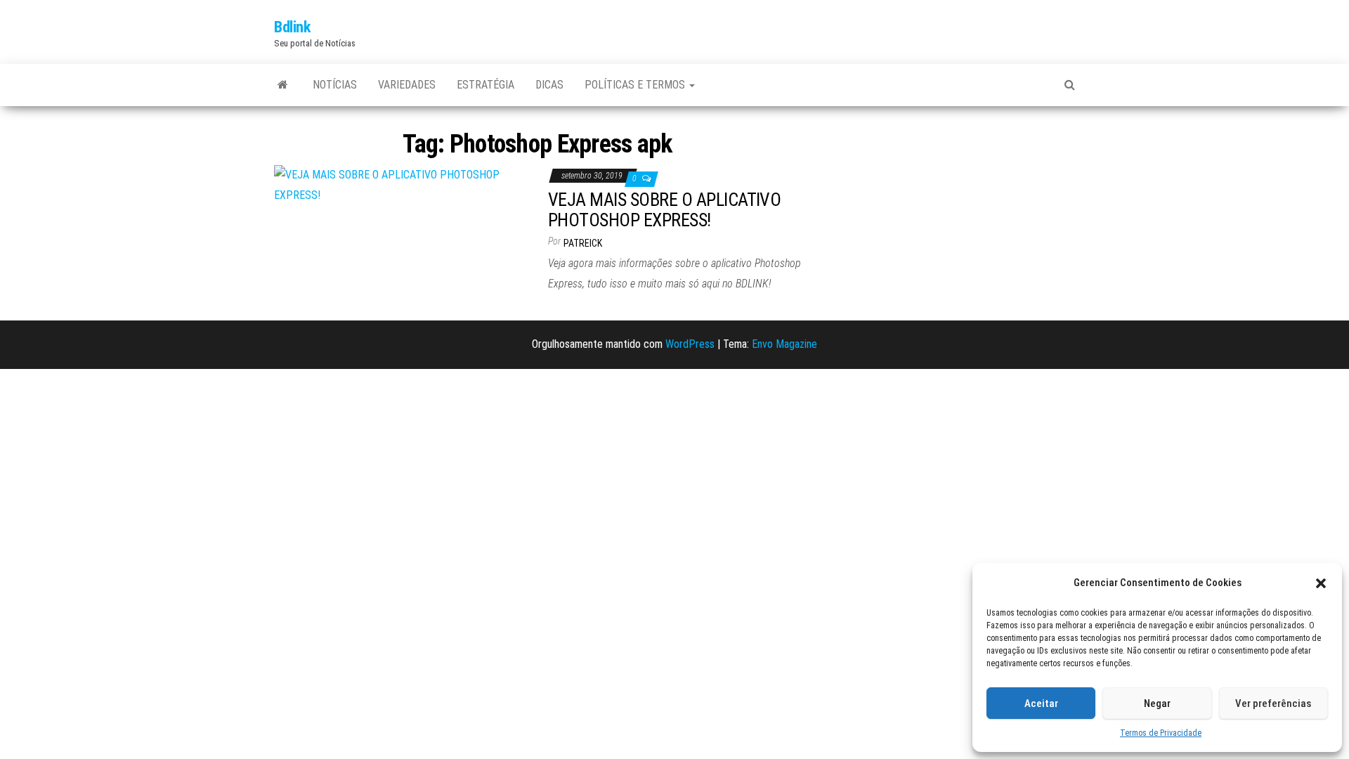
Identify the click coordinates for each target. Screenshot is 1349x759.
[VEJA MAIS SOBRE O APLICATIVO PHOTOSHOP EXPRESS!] (400, 184)
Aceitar (1041, 703)
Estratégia (485, 84)
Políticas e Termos (636, 84)
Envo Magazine (784, 344)
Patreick (582, 243)
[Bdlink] (282, 85)
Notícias (335, 84)
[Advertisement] (948, 215)
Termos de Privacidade (1160, 733)
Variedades (407, 84)
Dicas (549, 84)
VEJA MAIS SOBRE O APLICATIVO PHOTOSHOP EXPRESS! (664, 210)
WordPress (690, 344)
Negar (1157, 703)
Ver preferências (1273, 703)
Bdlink (292, 27)
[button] (1321, 583)
